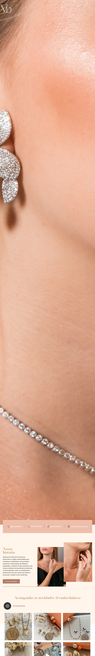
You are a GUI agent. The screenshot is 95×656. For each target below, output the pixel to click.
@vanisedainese (16, 526)
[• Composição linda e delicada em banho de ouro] (76, 626)
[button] (11, 581)
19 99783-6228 (35, 526)
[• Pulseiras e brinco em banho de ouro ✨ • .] (47, 626)
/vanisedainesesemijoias (79, 526)
